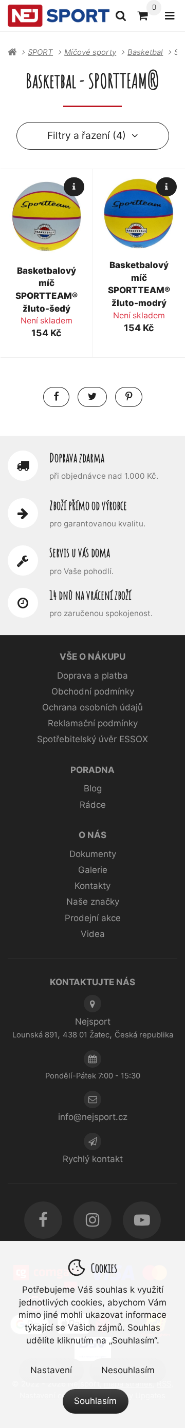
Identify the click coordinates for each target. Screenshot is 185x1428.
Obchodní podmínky (92, 691)
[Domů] (58, 16)
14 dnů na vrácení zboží (90, 595)
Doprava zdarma (76, 457)
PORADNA (92, 770)
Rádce (93, 805)
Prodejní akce (93, 918)
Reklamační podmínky (93, 723)
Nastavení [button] (51, 1370)
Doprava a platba (92, 675)
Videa (93, 934)
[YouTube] (141, 1220)
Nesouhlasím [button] (128, 1370)
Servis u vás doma (79, 552)
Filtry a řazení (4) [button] (86, 135)
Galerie (92, 870)
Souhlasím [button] (95, 1401)
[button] (56, 397)
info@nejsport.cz (92, 1117)
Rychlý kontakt (93, 1159)
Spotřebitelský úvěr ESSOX (92, 739)
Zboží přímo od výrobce (88, 505)
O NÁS (92, 835)
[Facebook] (43, 1220)
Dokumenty (92, 854)
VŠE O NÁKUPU (92, 656)
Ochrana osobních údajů (92, 707)
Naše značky (92, 901)
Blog (93, 788)
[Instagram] (92, 1220)
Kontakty (92, 886)
